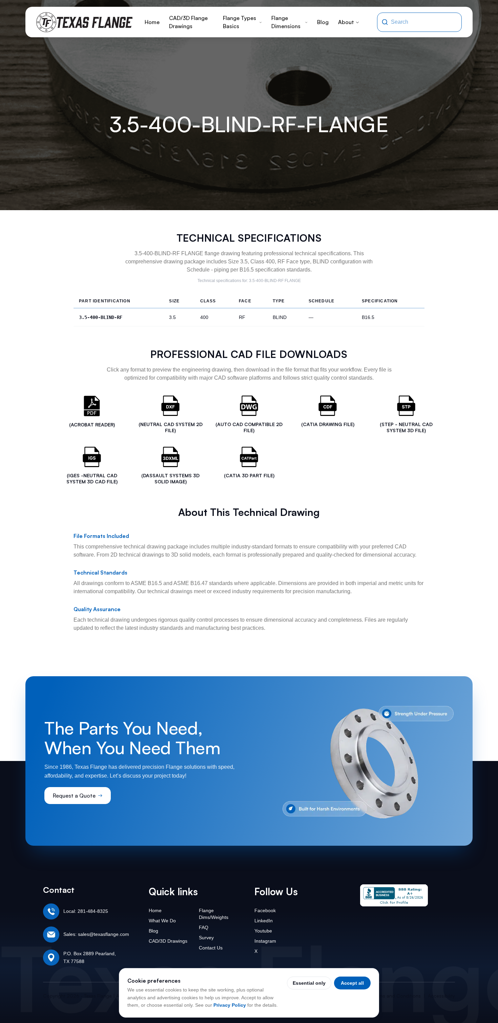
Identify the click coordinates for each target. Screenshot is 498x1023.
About (346, 22)
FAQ (203, 927)
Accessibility (441, 996)
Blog (323, 22)
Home (152, 22)
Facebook (265, 910)
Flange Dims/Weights (213, 914)
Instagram (265, 941)
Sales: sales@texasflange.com (96, 934)
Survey (206, 937)
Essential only (309, 983)
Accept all (352, 983)
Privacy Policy (229, 1005)
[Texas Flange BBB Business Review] (394, 895)
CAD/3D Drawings (168, 941)
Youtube (263, 931)
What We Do (162, 920)
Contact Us (211, 947)
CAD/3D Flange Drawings (188, 22)
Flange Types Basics (239, 22)
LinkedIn (263, 920)
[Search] (384, 22)
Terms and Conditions (397, 996)
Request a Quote (74, 795)
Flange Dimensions (285, 22)
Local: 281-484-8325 (85, 911)
